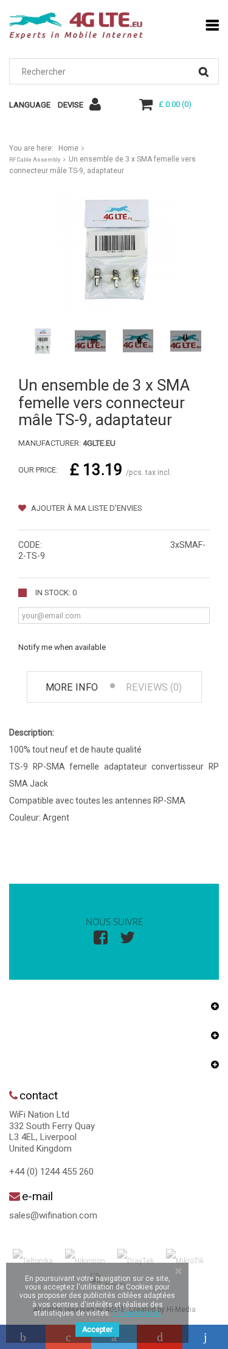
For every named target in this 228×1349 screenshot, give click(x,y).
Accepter (97, 1329)
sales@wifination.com (53, 1215)
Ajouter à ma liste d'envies (85, 508)
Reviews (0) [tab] (154, 687)
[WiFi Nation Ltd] (76, 25)
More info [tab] (72, 687)
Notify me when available (62, 647)
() (175, 104)
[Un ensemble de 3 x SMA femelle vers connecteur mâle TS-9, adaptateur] (42, 341)
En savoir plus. (136, 1313)
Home (68, 148)
